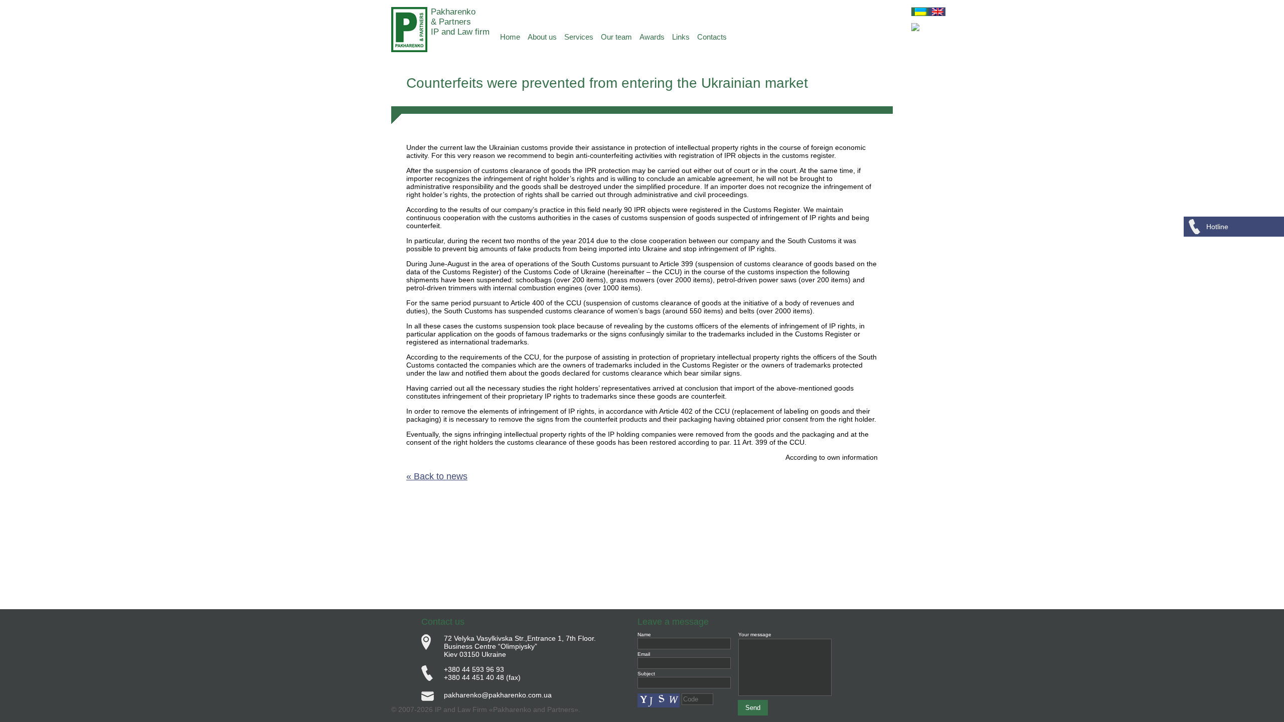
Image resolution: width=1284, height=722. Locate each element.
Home (510, 37)
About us (542, 37)
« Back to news (436, 476)
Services (578, 37)
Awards (652, 37)
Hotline (1217, 227)
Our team (616, 37)
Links (681, 37)
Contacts (712, 37)
